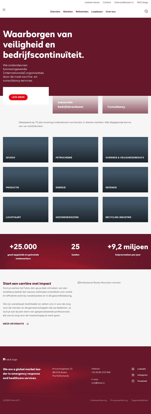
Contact (107, 2)
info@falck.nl (98, 383)
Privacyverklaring (119, 400)
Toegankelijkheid (139, 400)
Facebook (142, 381)
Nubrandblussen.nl (123, 2)
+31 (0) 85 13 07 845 (100, 372)
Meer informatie (13, 324)
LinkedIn (141, 369)
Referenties (82, 11)
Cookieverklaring (98, 400)
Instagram (142, 375)
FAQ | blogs (142, 2)
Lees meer (18, 97)
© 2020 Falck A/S (11, 400)
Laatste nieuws (92, 2)
